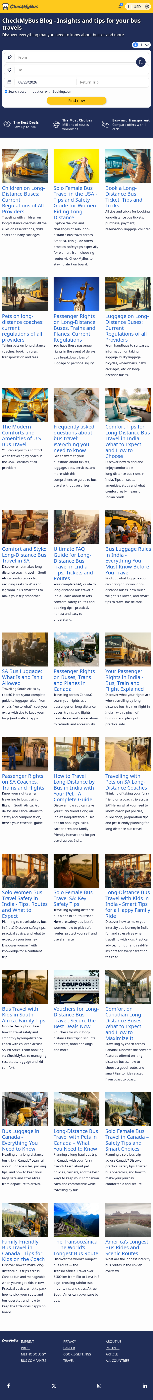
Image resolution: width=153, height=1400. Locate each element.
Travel (68, 1360)
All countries (117, 1360)
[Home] (58, 7)
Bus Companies (33, 1360)
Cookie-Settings (77, 1354)
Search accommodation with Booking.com (40, 91)
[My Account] (119, 6)
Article (112, 1354)
